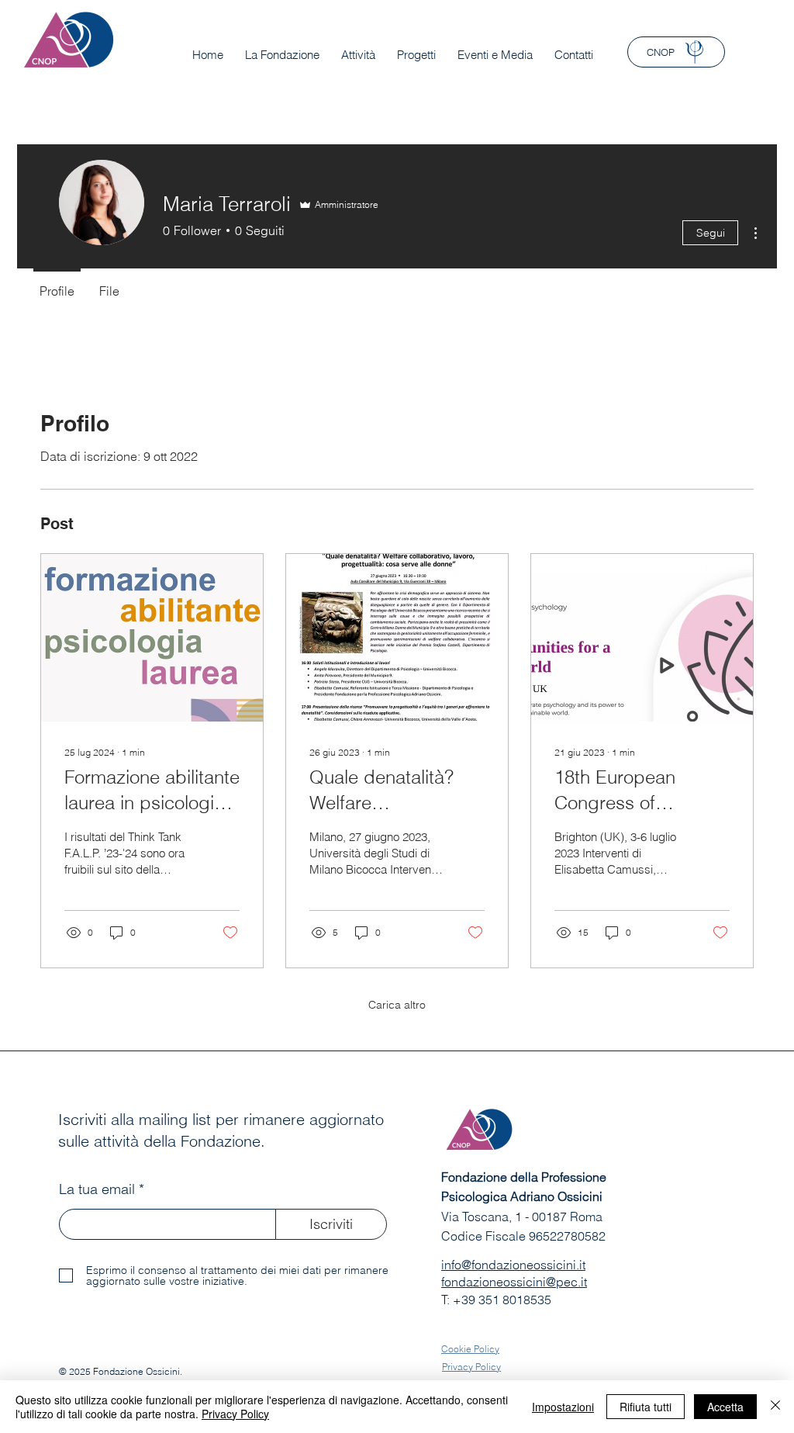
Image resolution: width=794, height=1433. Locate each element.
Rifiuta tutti (645, 1406)
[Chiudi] (775, 1407)
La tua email (97, 1189)
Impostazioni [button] (563, 1406)
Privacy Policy (235, 1413)
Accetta (725, 1406)
